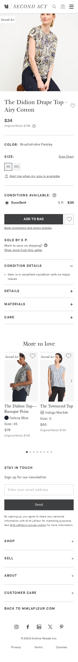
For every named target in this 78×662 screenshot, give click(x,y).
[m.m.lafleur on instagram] (16, 626)
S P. (24, 240)
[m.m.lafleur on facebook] (28, 626)
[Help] (34, 126)
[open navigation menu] (71, 7)
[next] (71, 380)
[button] (30, 87)
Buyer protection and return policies (28, 228)
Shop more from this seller (23, 250)
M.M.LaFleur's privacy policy (28, 525)
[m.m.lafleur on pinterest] (61, 626)
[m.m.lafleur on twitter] (50, 626)
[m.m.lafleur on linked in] (39, 626)
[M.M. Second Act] (25, 6)
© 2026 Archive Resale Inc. (39, 638)
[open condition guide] (54, 195)
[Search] (54, 7)
